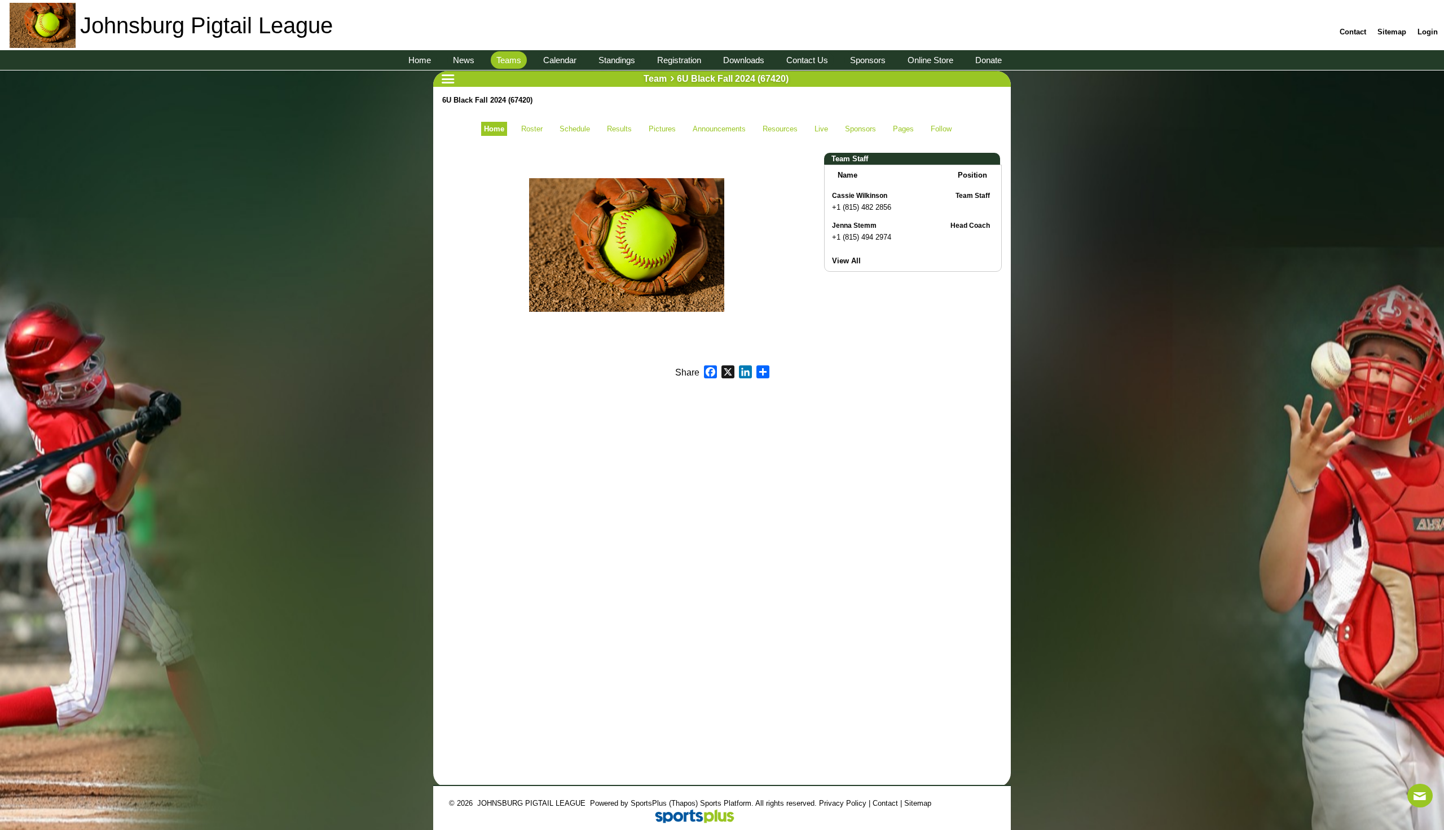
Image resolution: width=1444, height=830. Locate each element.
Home (494, 129)
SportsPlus (649, 803)
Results (619, 129)
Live (821, 129)
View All (846, 261)
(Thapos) (683, 803)
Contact (885, 803)
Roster (532, 129)
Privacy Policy (842, 803)
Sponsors (860, 129)
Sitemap (917, 803)
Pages (903, 129)
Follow (941, 129)
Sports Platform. (727, 803)
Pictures (662, 129)
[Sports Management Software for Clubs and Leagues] (690, 817)
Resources (780, 129)
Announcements (719, 129)
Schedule (575, 129)
